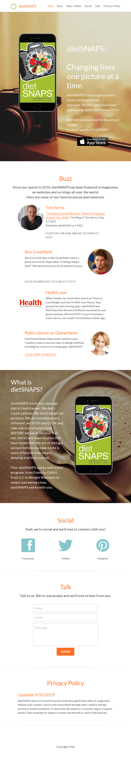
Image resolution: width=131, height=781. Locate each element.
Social (88, 5)
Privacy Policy (112, 5)
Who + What (73, 5)
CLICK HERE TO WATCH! (40, 347)
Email (38, 610)
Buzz (60, 5)
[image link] (92, 134)
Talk (97, 5)
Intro (51, 5)
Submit (65, 644)
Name (39, 601)
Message (41, 620)
